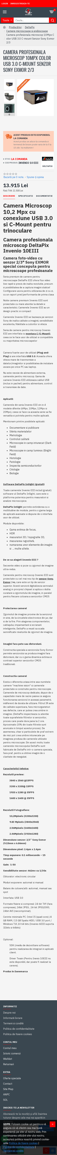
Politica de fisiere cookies (23, 1143)
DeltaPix (30, 27)
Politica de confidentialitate (18, 1147)
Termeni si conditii (13, 1150)
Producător (15, 27)
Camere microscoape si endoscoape (27, 31)
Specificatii (25, 196)
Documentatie (44, 196)
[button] (9, 79)
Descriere (9, 196)
